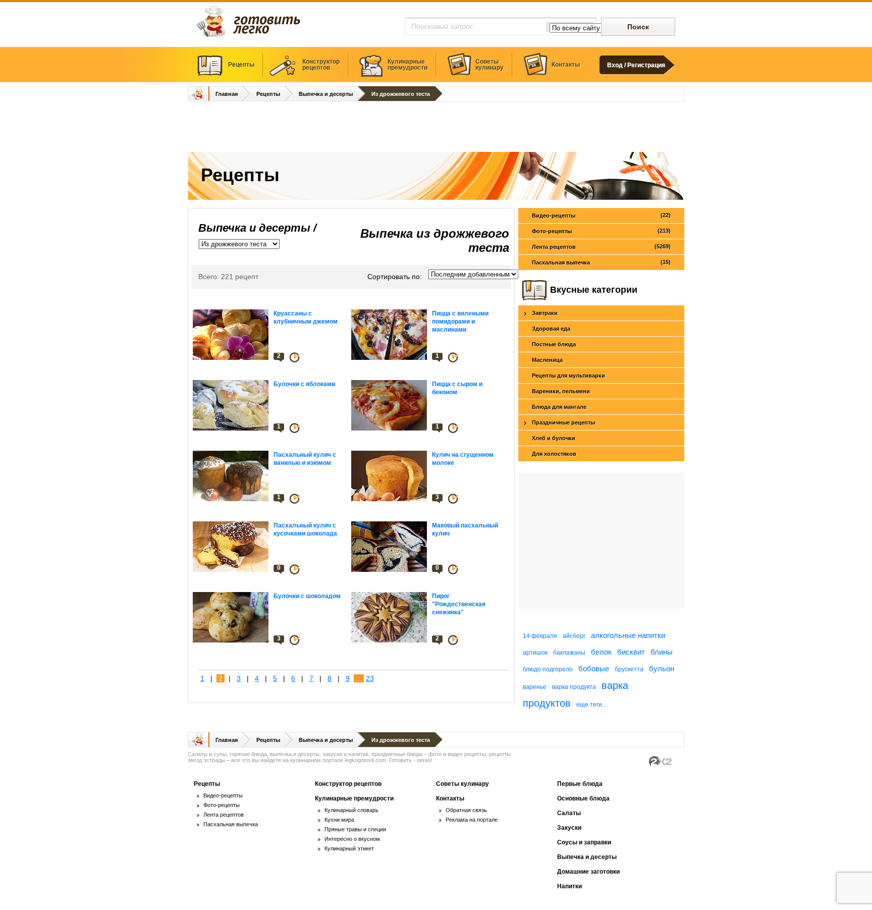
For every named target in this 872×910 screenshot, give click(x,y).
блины (661, 652)
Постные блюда (554, 344)
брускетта (629, 669)
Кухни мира (339, 820)
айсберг (574, 635)
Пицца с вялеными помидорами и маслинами (460, 321)
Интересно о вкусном (352, 839)
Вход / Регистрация (636, 65)
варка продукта (574, 686)
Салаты (569, 813)
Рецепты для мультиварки (568, 375)
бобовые (593, 668)
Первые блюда (580, 783)
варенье (535, 686)
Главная (226, 94)
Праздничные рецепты (563, 422)
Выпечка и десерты (326, 94)
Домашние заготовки (588, 871)
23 (370, 678)
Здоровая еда (551, 329)
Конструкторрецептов (321, 64)
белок (601, 652)
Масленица (547, 360)
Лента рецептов (601, 246)
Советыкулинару (489, 64)
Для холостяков (554, 454)
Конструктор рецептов (348, 783)
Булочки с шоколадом (307, 596)
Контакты (566, 64)
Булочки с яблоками (304, 384)
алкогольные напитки (628, 635)
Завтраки (545, 313)
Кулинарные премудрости (354, 798)
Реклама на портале (472, 820)
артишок (535, 652)
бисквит (631, 652)
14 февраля (540, 635)
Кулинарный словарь (351, 810)
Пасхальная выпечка (601, 262)
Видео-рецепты (601, 215)
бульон (661, 668)
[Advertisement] (436, 127)
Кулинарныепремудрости (407, 64)
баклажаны (569, 652)
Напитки (569, 886)
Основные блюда (583, 798)
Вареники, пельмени (561, 391)
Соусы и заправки (584, 842)
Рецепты (241, 64)
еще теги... (591, 704)
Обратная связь (466, 810)
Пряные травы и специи (355, 829)
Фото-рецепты (601, 231)
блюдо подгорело (548, 669)
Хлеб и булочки (553, 438)
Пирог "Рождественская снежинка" (458, 604)
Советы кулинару (462, 783)
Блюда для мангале (559, 407)
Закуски (569, 827)
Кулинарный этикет (349, 848)
